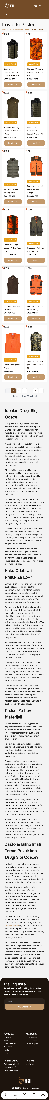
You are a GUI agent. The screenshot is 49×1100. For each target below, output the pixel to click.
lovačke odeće (12, 925)
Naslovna (6, 30)
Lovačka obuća (32, 1037)
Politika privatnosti (11, 1064)
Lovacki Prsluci (10, 64)
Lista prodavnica (11, 1044)
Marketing (8, 1053)
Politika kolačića (10, 1067)
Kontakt (7, 1050)
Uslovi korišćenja (11, 1070)
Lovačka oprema (32, 1044)
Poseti (10, 84)
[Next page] (41, 390)
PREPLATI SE (23, 1007)
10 (35, 391)
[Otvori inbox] (34, 1094)
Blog (6, 1040)
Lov (12, 30)
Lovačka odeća (32, 1040)
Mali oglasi (8, 1047)
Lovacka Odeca (22, 30)
